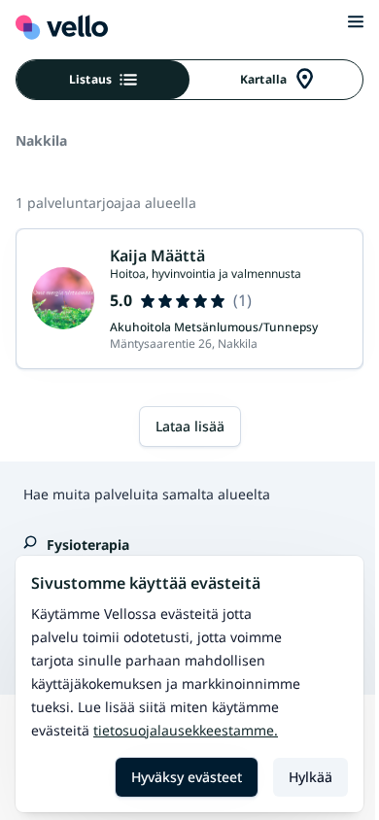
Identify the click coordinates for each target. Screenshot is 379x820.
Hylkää (310, 777)
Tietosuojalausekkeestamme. (185, 730)
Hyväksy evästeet (186, 777)
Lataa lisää (189, 426)
